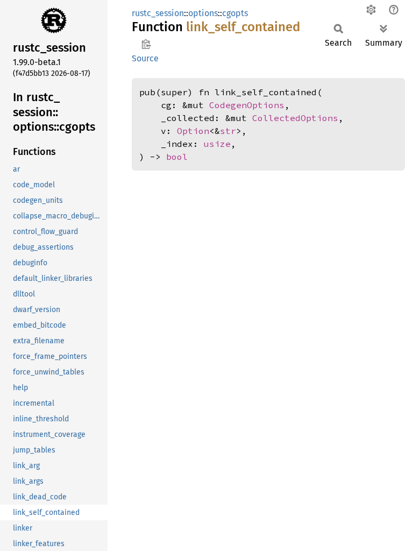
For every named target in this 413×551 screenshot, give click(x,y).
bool (177, 156)
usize (217, 143)
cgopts (235, 13)
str (228, 130)
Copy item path (146, 44)
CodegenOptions (246, 105)
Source (145, 58)
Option (193, 130)
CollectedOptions (295, 117)
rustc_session (158, 13)
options (203, 13)
